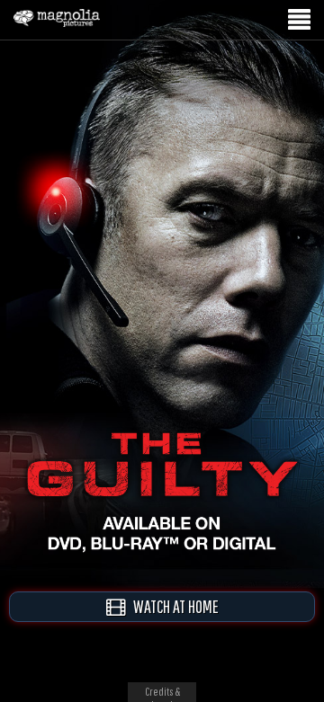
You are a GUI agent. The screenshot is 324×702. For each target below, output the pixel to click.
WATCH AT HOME (172, 606)
